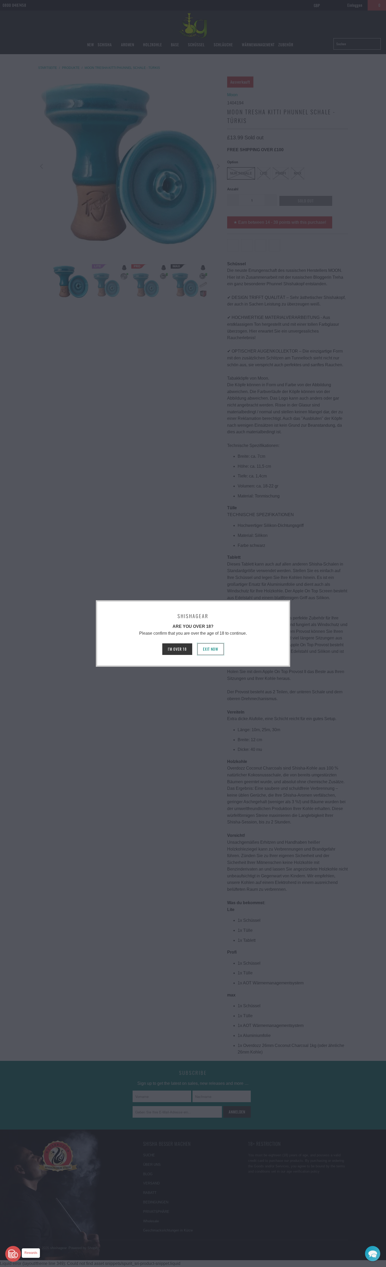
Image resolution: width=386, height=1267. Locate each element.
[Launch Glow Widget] (13, 1254)
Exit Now (210, 649)
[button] (372, 1253)
